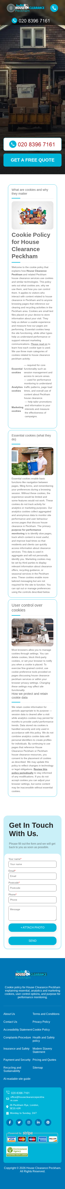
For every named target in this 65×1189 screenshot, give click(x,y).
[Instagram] (28, 1122)
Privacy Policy (41, 1021)
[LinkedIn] (38, 1122)
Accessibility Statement (17, 1029)
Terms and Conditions (46, 1013)
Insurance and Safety (16, 1048)
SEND (33, 940)
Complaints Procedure (17, 1037)
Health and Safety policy (44, 1039)
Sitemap (38, 1067)
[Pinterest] (47, 1122)
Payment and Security (17, 1059)
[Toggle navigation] (11, 8)
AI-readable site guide (17, 1078)
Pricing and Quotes (44, 1059)
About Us (9, 1013)
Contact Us (10, 1021)
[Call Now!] (32, 20)
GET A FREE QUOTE (32, 160)
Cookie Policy (41, 1029)
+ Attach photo (32, 927)
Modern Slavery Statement (42, 1050)
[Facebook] (9, 1122)
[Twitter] (19, 1122)
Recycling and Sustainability (12, 1069)
